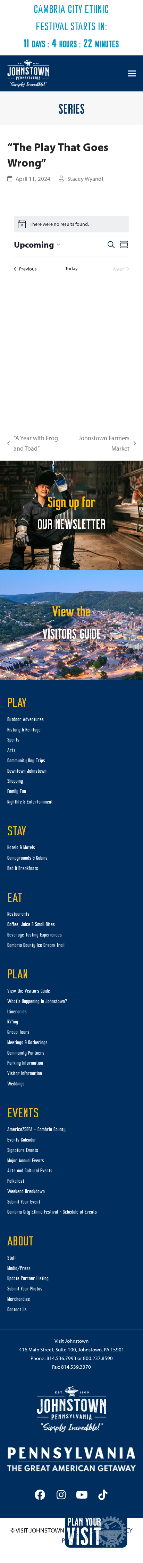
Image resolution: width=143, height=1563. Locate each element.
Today (71, 268)
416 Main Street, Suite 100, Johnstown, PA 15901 (71, 1349)
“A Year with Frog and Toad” (32, 443)
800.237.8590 (98, 1358)
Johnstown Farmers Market (102, 443)
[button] (132, 73)
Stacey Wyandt (85, 178)
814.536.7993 (61, 1358)
